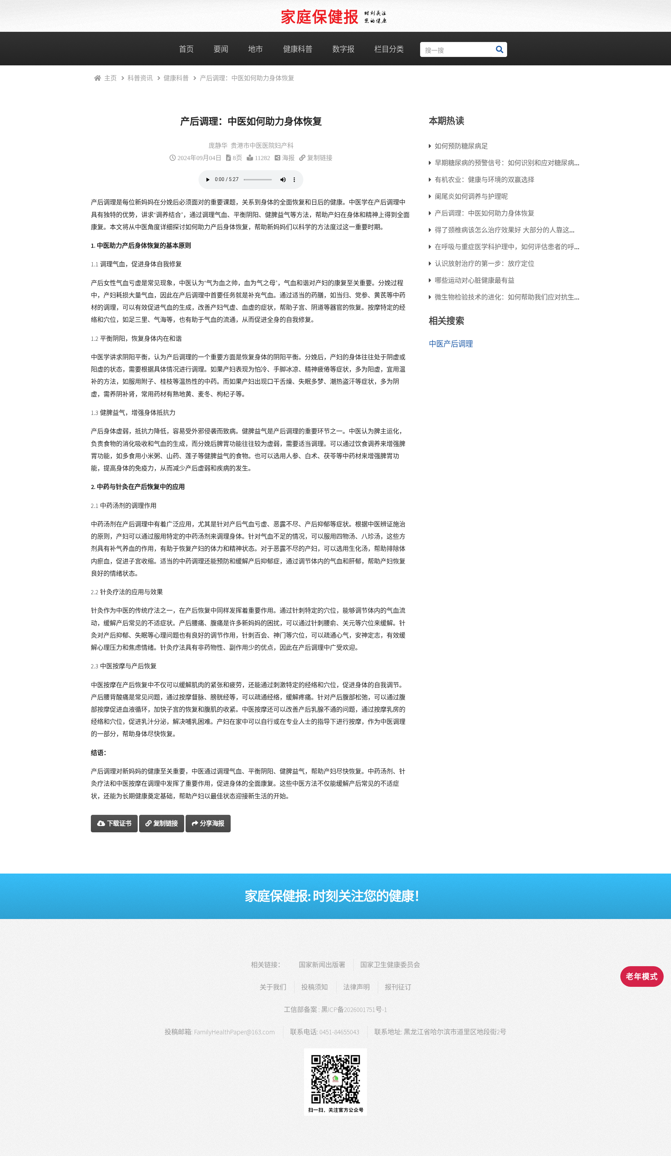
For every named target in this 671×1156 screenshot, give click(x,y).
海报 (288, 158)
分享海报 (212, 823)
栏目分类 (389, 49)
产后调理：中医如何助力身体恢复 (484, 213)
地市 (255, 49)
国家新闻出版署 (322, 965)
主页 (110, 78)
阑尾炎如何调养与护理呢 (471, 196)
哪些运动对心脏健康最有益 (474, 280)
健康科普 (297, 49)
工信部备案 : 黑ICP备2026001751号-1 (335, 1009)
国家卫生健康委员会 (390, 965)
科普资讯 (140, 78)
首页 (186, 49)
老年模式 (642, 976)
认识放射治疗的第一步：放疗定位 (484, 263)
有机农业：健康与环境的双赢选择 (484, 179)
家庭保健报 (320, 17)
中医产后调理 (451, 344)
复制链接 (319, 158)
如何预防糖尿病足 (461, 146)
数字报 (343, 49)
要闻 (221, 49)
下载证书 (119, 823)
